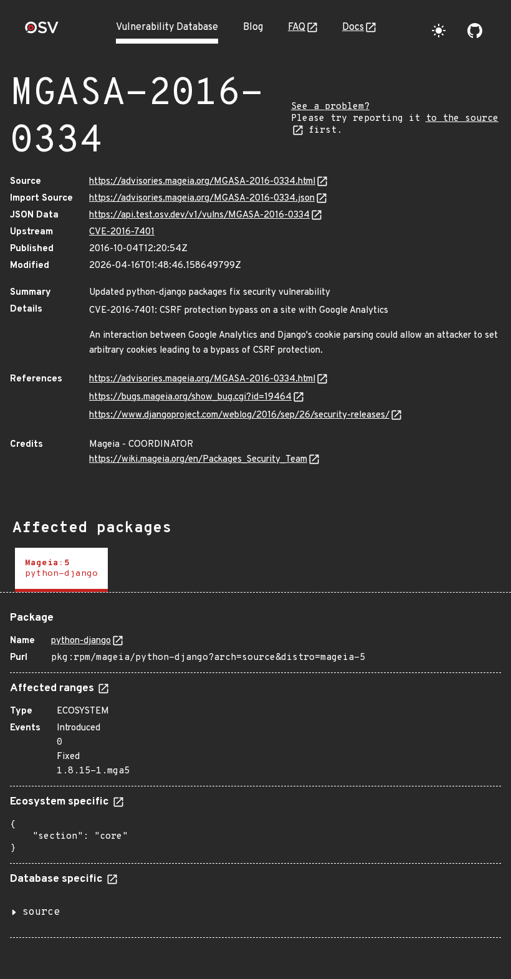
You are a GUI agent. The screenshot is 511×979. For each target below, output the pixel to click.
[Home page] (42, 31)
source (41, 912)
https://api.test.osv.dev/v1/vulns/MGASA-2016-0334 (199, 215)
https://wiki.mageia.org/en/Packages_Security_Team (198, 460)
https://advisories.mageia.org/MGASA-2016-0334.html (202, 182)
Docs (353, 27)
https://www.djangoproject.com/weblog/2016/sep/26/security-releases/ (239, 415)
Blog (253, 27)
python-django (81, 641)
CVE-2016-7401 (122, 232)
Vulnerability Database (167, 27)
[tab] (61, 570)
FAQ (296, 27)
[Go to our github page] (474, 30)
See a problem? (330, 107)
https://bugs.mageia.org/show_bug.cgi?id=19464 (190, 397)
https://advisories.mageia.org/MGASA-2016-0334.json (202, 198)
